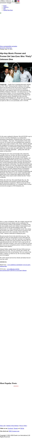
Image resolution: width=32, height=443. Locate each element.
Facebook (10, 428)
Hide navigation (13, 46)
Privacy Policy (23, 425)
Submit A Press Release (12, 425)
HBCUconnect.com (14, 431)
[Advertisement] (16, 30)
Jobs (4, 8)
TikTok (22, 428)
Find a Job (2, 425)
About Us (5, 7)
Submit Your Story (8, 10)
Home (4, 5)
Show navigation (4, 46)
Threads (16, 428)
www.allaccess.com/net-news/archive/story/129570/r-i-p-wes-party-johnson (13, 269)
